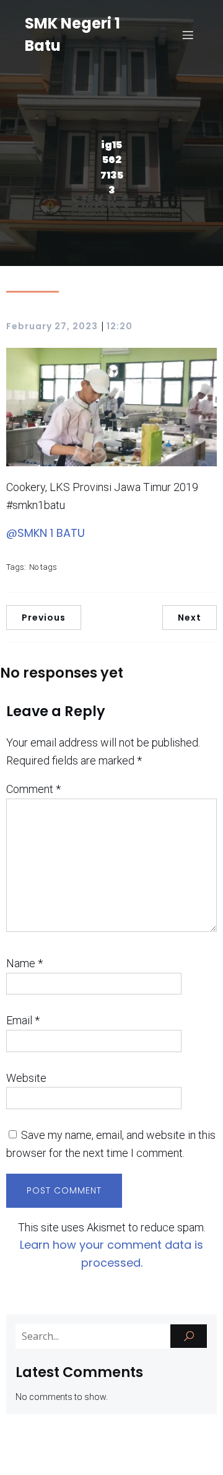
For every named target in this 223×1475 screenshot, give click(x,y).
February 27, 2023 (52, 326)
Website (26, 1077)
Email (23, 1020)
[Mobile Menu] (187, 34)
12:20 (120, 326)
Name (24, 963)
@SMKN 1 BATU (45, 533)
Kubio (118, 1456)
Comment (33, 788)
